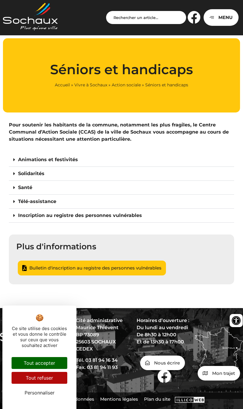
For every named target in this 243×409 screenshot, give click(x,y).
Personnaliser (40, 393)
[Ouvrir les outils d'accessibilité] (236, 320)
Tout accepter (39, 363)
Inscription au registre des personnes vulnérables (80, 215)
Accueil (62, 85)
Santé (25, 187)
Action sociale (126, 85)
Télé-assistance (37, 201)
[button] (121, 160)
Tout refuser (39, 378)
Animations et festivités (48, 159)
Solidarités (31, 173)
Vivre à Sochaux (90, 85)
